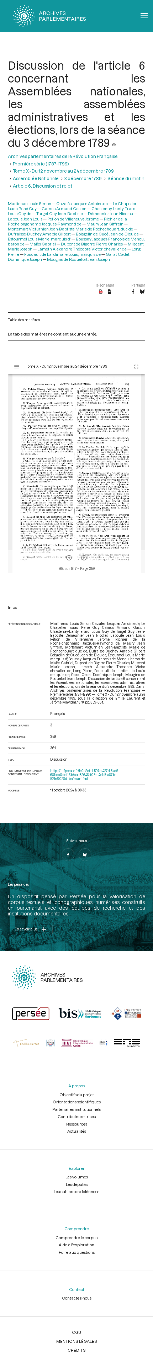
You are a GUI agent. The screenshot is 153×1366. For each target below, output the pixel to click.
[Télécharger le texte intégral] (109, 291)
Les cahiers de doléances (76, 1191)
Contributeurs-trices (77, 1116)
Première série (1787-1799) (41, 163)
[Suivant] (83, 557)
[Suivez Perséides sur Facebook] (68, 854)
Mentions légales (76, 1341)
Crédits (77, 1350)
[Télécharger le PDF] (101, 291)
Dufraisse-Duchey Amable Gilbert (39, 234)
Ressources (76, 1124)
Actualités (76, 1131)
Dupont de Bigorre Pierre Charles (92, 244)
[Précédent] (69, 557)
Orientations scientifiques (77, 1101)
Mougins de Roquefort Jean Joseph (78, 259)
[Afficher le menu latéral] (16, 366)
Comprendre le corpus (76, 1237)
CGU (76, 1332)
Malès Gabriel (43, 244)
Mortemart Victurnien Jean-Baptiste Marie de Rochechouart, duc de (70, 229)
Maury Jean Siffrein (104, 224)
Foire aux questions (77, 1252)
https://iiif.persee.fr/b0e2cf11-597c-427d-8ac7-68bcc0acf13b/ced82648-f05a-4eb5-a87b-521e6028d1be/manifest (85, 775)
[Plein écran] (136, 366)
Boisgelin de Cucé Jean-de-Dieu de (107, 234)
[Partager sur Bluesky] (142, 291)
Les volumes (76, 1176)
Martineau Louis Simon (29, 203)
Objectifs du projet (76, 1094)
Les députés (77, 1184)
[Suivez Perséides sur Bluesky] (85, 854)
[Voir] (114, 142)
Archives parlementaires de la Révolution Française (63, 156)
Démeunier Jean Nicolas (110, 213)
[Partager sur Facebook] (133, 291)
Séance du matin (125, 178)
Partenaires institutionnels (76, 1109)
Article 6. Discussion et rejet (42, 185)
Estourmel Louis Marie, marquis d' (39, 239)
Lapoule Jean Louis (25, 219)
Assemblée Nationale (36, 178)
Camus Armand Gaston (64, 208)
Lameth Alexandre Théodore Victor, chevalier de (82, 249)
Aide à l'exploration (76, 1244)
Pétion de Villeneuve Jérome (73, 219)
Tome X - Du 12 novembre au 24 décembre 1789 (63, 170)
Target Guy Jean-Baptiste (59, 213)
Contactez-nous (76, 1298)
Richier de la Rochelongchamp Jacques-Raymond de (67, 221)
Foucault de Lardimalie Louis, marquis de (62, 254)
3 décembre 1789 (83, 178)
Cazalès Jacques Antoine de (82, 203)
